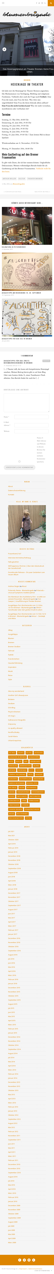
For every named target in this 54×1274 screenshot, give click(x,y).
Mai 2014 (11, 1061)
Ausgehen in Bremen (17, 757)
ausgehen (39, 753)
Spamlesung (34, 800)
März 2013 (12, 1103)
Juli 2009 (11, 1226)
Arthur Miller (9, 179)
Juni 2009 (11, 1230)
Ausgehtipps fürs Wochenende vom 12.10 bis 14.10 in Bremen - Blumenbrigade (25, 606)
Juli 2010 (11, 1181)
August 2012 (12, 1123)
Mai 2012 (11, 1127)
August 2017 (12, 909)
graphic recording (17, 774)
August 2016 (12, 955)
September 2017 (14, 905)
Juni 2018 (11, 876)
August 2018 (12, 872)
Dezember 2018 (14, 856)
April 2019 (11, 844)
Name (6, 417)
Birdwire (11, 699)
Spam (24, 800)
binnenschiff (25, 766)
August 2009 (12, 1222)
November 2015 (14, 992)
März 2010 (12, 1193)
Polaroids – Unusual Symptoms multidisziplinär (26, 591)
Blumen (11, 638)
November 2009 (14, 1209)
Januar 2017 (12, 934)
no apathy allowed (15, 728)
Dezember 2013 (14, 1082)
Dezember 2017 (14, 893)
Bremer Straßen (14, 646)
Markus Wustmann (16, 783)
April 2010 (11, 1189)
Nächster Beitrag (42, 192)
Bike (26, 761)
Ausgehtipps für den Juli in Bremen (17, 339)
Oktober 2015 (13, 996)
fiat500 (10, 655)
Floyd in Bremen (14, 712)
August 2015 (12, 1004)
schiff (11, 796)
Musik (10, 671)
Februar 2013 (13, 1107)
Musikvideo (31, 787)
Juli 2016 (11, 959)
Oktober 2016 (13, 946)
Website (6, 431)
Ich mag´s (11, 716)
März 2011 (12, 1156)
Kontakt (11, 494)
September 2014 (14, 1049)
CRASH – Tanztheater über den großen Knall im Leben (25, 608)
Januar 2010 (12, 1201)
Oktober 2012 (13, 1115)
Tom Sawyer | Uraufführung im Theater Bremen (24, 600)
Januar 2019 (12, 852)
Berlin (18, 761)
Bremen (27, 80)
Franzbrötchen (13, 659)
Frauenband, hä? (14, 553)
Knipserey (12, 724)
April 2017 (11, 922)
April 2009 (11, 1238)
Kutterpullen (25, 779)
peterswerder (38, 792)
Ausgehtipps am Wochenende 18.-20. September (21, 293)
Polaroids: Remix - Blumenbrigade (21, 590)
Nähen (11, 792)
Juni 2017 (11, 913)
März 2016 (12, 975)
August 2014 (12, 1053)
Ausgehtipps (13, 634)
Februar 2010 (13, 1197)
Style (10, 679)
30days (20, 753)
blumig (36, 766)
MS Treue (12, 787)
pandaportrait (23, 792)
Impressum (23, 1269)
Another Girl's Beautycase (18, 695)
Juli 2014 (11, 1057)
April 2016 (11, 971)
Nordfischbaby (13, 732)
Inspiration (12, 667)
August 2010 (12, 1177)
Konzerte (13, 779)
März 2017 (12, 926)
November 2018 (14, 860)
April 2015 (11, 1020)
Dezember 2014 (14, 1037)
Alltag (10, 630)
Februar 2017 (13, 930)
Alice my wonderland (16, 691)
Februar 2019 (13, 848)
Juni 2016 (11, 963)
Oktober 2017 (13, 901)
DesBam (11, 703)
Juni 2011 (11, 1144)
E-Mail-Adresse (7, 423)
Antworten (46, 360)
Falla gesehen (13, 562)
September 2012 (14, 1119)
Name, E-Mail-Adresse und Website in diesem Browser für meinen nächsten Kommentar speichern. (41, 450)
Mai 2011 (11, 1148)
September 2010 (14, 1172)
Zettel (28, 818)
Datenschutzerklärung (16, 490)
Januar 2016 (12, 983)
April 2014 (11, 1066)
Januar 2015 (12, 1033)
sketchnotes (35, 796)
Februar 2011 (13, 1160)
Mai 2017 (11, 918)
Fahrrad (11, 651)
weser (11, 814)
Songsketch (14, 800)
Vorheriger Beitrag (13, 192)
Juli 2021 (11, 831)
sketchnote (22, 796)
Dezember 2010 (14, 1164)
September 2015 (14, 1000)
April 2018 (11, 881)
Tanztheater (14, 805)
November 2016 (14, 942)
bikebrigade (35, 761)
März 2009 (12, 1242)
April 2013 (11, 1098)
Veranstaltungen (32, 809)
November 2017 (14, 897)
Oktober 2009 (13, 1214)
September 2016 (14, 950)
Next (49, 49)
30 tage (12, 753)
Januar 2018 (12, 889)
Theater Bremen (35, 179)
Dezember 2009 (14, 1205)
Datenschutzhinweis (35, 1269)
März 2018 (12, 885)
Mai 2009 (11, 1234)
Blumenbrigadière (19, 184)
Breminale (22, 770)
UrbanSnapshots (14, 740)
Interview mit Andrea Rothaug (19, 558)
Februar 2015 (13, 1029)
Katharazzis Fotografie (16, 720)
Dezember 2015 (14, 987)
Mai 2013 (11, 1094)
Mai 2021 (11, 835)
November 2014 (14, 1041)
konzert (39, 774)
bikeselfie (13, 766)
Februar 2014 (13, 1074)
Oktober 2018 (13, 864)
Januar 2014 (12, 1078)
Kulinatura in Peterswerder (14, 247)
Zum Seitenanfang (42, 1271)
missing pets (32, 783)
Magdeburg (38, 779)
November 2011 (14, 1135)
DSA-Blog (11, 707)
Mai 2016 (11, 967)
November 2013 (14, 1086)
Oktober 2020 (13, 839)
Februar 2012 (13, 1131)
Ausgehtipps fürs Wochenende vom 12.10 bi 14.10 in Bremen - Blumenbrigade (27, 615)
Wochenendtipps (16, 818)
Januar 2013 (12, 1111)
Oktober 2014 (13, 1045)
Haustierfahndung (15, 663)
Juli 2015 (11, 1008)
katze (30, 774)
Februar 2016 (13, 979)
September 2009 (14, 1218)
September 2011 (14, 1140)
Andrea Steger (13, 586)
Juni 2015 (11, 1012)
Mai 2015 (11, 1016)
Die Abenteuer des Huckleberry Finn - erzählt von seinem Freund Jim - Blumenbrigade (27, 598)
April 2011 (11, 1152)
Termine (25, 805)
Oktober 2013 (13, 1090)
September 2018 (14, 868)
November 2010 (14, 1168)
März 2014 (12, 1070)
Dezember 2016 (14, 938)
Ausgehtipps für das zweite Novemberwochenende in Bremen (18, 362)
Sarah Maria (13, 736)
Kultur (22, 179)
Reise (10, 675)
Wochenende (22, 814)
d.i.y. (31, 770)
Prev (4, 49)
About (10, 486)
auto (11, 761)
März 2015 (12, 1024)
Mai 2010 (11, 1185)
